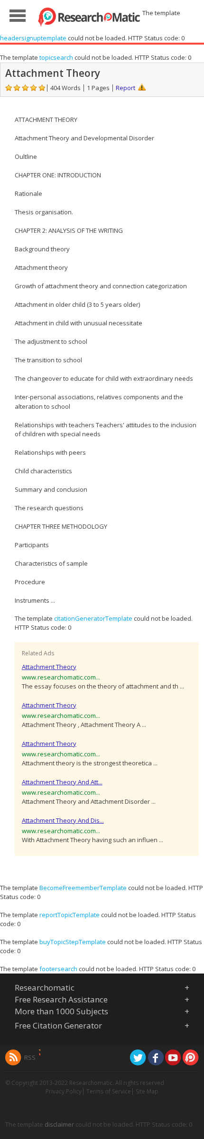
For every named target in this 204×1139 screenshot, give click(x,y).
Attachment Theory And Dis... (63, 820)
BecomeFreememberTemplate (83, 887)
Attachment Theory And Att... (62, 782)
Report (125, 87)
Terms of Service (108, 1091)
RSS (30, 1057)
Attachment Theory (49, 666)
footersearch (58, 968)
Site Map (147, 1091)
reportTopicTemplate (69, 914)
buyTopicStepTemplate (72, 941)
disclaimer (59, 1124)
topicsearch (56, 57)
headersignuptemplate (33, 38)
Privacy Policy (64, 1091)
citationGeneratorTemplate (93, 618)
